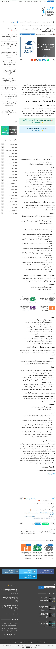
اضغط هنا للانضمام (36, 122)
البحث (53, 584)
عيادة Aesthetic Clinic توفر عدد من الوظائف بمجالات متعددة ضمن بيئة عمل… (9, 62)
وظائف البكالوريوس (32, 34)
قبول (28, 647)
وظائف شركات (14, 147)
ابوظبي (21, 34)
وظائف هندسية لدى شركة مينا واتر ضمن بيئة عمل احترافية (9, 95)
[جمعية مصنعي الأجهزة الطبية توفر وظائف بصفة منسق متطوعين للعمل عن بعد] (52, 298)
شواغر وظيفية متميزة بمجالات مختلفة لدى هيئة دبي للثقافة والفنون (9, 36)
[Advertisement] (37, 73)
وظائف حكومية (14, 168)
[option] (9, 76)
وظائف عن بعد (36, 22)
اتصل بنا (44, 642)
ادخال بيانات (15, 204)
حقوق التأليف (30, 642)
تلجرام (14, 22)
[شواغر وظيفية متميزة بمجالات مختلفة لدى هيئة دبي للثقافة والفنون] (33, 308)
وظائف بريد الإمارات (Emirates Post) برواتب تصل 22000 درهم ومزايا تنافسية (31, 1)
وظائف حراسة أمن (13, 201)
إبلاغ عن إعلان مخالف (14, 642)
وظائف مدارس (14, 207)
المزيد (11, 22)
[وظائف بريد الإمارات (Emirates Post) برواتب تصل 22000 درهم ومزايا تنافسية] (52, 615)
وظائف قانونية (14, 186)
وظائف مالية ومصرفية (13, 156)
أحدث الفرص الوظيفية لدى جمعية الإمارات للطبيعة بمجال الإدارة (9, 112)
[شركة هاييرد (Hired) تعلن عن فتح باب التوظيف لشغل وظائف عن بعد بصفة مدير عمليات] (52, 308)
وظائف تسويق (14, 162)
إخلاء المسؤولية (23, 642)
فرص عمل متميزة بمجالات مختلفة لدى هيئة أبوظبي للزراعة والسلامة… (9, 80)
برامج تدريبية (14, 210)
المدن (29, 22)
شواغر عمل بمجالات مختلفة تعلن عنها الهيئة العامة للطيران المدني (9, 45)
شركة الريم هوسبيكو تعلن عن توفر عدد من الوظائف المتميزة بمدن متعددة (9, 53)
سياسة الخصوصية (38, 642)
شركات (44, 22)
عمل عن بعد (50, 544)
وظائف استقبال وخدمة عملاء (11, 150)
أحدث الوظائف (25, 34)
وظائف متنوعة (14, 171)
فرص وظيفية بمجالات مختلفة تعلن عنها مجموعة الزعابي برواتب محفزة (9, 103)
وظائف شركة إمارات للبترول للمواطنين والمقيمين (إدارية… (43, 607)
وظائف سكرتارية (14, 189)
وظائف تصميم (14, 192)
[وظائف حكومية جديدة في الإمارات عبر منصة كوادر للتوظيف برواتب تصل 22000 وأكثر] (52, 599)
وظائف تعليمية (14, 174)
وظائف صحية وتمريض (13, 177)
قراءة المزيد (22, 647)
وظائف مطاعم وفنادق (13, 195)
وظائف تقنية (15, 165)
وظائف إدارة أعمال (13, 144)
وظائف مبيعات (14, 159)
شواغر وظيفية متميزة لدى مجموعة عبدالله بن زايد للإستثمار (9, 71)
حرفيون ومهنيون (14, 183)
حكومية (50, 22)
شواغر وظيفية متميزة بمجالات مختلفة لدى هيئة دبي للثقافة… (24, 307)
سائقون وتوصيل (14, 198)
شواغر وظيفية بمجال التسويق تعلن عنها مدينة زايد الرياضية (9, 88)
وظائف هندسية (14, 153)
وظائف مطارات (14, 213)
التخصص (22, 22)
